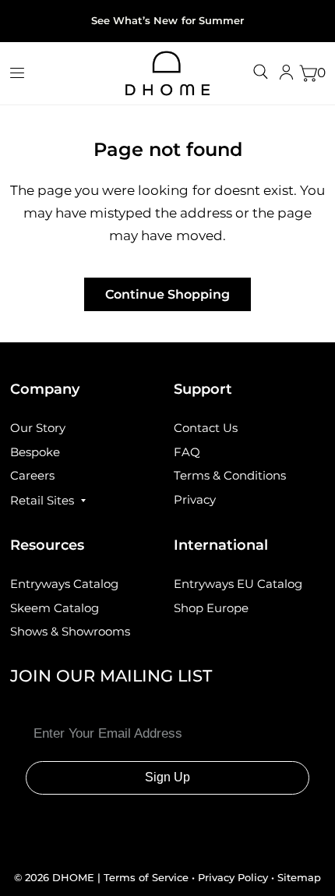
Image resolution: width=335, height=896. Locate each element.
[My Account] (286, 73)
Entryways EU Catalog (238, 583)
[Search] (260, 72)
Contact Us (206, 427)
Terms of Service (148, 877)
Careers (32, 475)
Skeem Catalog (54, 607)
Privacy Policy (233, 877)
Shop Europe (211, 607)
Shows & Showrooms (70, 631)
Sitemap (299, 877)
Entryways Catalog (64, 583)
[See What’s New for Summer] (167, 21)
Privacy (195, 499)
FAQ (187, 451)
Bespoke (35, 451)
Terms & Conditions (230, 475)
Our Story (37, 427)
